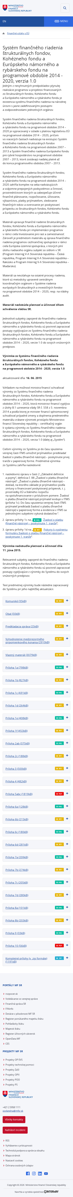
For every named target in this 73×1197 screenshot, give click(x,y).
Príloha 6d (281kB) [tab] (16, 844)
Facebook (29, 1174)
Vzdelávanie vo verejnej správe (21, 998)
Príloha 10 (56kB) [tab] (16, 945)
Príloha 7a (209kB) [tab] (16, 857)
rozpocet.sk (11, 993)
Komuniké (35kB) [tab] (15, 601)
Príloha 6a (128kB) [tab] (16, 806)
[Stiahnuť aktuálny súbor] (59, 601)
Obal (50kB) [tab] (12, 614)
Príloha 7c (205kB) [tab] (16, 882)
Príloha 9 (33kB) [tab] (15, 933)
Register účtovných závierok (20, 1033)
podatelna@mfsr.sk (13, 1110)
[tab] (36, 601)
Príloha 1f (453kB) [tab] (16, 731)
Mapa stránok (12, 1155)
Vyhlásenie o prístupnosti (18, 1145)
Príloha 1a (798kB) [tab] (16, 667)
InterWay (51, 1191)
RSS (7, 1140)
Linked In (41, 1174)
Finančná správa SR (15, 1003)
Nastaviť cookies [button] (14, 1160)
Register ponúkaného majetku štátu (24, 1018)
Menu (64, 21)
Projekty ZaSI (12, 1069)
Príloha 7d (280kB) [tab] (16, 895)
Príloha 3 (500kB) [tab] (16, 768)
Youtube (47, 1174)
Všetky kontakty (14, 1119)
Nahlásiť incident (15, 1130)
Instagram (35, 1174)
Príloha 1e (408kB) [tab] (16, 718)
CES (7, 1043)
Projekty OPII (12, 1074)
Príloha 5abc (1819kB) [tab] (18, 794)
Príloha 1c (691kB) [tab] (16, 693)
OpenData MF (12, 1038)
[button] (65, 8)
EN (4, 21)
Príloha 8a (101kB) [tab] (16, 908)
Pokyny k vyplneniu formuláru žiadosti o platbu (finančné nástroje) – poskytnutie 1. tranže (36, 533)
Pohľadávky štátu (14, 1023)
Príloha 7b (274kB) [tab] (16, 870)
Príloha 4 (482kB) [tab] (16, 781)
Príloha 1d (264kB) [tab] (16, 705)
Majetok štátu (12, 1028)
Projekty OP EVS (14, 1059)
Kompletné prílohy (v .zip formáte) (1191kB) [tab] (26, 960)
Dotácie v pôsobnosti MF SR (20, 1013)
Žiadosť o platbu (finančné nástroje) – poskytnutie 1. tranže (34, 521)
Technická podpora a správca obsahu (24, 1150)
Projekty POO (12, 1079)
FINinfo (9, 1008)
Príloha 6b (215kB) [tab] (16, 819)
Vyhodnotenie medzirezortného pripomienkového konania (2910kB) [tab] (27, 640)
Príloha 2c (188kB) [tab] (16, 756)
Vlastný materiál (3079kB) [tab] (21, 655)
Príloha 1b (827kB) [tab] (16, 680)
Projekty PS (11, 1084)
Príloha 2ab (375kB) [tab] (17, 743)
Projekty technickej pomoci (19, 1064)
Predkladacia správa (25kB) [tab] (21, 626)
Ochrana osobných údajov (19, 1165)
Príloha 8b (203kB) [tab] (16, 920)
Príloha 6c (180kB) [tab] (16, 832)
